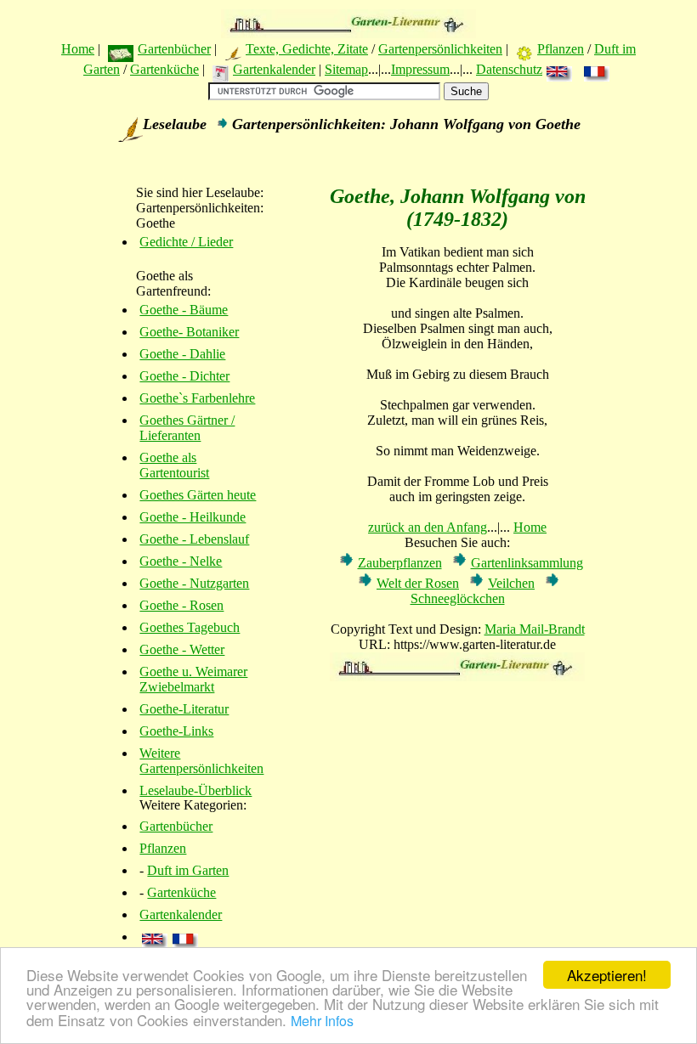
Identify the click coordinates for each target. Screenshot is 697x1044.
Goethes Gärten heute (197, 495)
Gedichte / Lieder (186, 241)
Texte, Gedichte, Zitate (307, 49)
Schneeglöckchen (458, 598)
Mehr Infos (322, 1020)
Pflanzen (560, 49)
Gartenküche (164, 69)
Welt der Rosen (418, 583)
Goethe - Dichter (184, 376)
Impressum (420, 69)
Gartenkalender (274, 69)
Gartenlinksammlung (527, 563)
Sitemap (346, 69)
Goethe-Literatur (184, 709)
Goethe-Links (176, 731)
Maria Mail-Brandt (534, 629)
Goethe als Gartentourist (174, 465)
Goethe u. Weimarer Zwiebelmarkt (193, 679)
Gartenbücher (174, 49)
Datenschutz (509, 69)
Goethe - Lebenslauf (194, 539)
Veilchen (511, 583)
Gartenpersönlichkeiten (440, 49)
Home (77, 49)
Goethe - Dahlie (182, 354)
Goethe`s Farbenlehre (197, 398)
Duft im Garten (188, 870)
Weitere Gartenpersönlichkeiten (201, 761)
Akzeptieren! (607, 974)
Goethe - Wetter (181, 649)
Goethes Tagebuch (189, 627)
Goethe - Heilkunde (192, 517)
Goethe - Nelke (180, 561)
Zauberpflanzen (400, 563)
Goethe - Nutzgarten (194, 583)
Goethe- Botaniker (189, 331)
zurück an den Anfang (427, 527)
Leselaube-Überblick (195, 790)
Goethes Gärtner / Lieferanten (187, 428)
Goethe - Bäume (183, 309)
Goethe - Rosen (181, 605)
